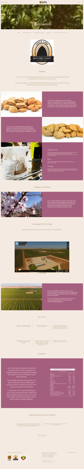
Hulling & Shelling (27, 32)
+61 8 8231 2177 (50, 457)
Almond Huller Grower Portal (60, 32)
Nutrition (49, 32)
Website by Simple (72, 452)
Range (18, 32)
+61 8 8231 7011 (50, 455)
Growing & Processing (39, 32)
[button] (42, 435)
